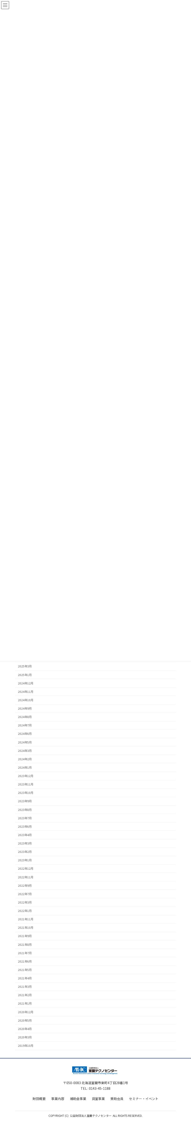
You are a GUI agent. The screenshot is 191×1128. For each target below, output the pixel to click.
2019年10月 (25, 1046)
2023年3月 (25, 843)
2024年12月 (25, 683)
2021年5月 (25, 970)
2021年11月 (25, 919)
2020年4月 (25, 1029)
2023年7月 (25, 818)
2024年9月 (25, 708)
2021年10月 (25, 927)
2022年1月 (25, 911)
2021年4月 (25, 978)
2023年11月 (25, 784)
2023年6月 (25, 826)
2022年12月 (25, 868)
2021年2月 (25, 995)
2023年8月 (25, 809)
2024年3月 (25, 751)
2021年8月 (25, 944)
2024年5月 (25, 742)
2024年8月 (25, 717)
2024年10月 (25, 700)
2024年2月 (25, 759)
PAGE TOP (182, 1089)
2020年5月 (25, 1020)
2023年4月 (25, 835)
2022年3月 (25, 902)
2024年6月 (25, 734)
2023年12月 (25, 776)
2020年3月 (25, 1037)
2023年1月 (25, 860)
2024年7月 (25, 725)
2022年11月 (25, 877)
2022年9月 (25, 885)
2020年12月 (25, 1012)
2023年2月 (25, 852)
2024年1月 (25, 767)
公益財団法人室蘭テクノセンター (91, 1115)
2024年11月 (25, 692)
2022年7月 (25, 894)
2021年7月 (25, 953)
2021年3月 (25, 986)
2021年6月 (25, 961)
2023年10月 (25, 793)
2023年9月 (25, 801)
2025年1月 (25, 675)
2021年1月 (25, 1003)
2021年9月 (25, 936)
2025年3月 (25, 666)
